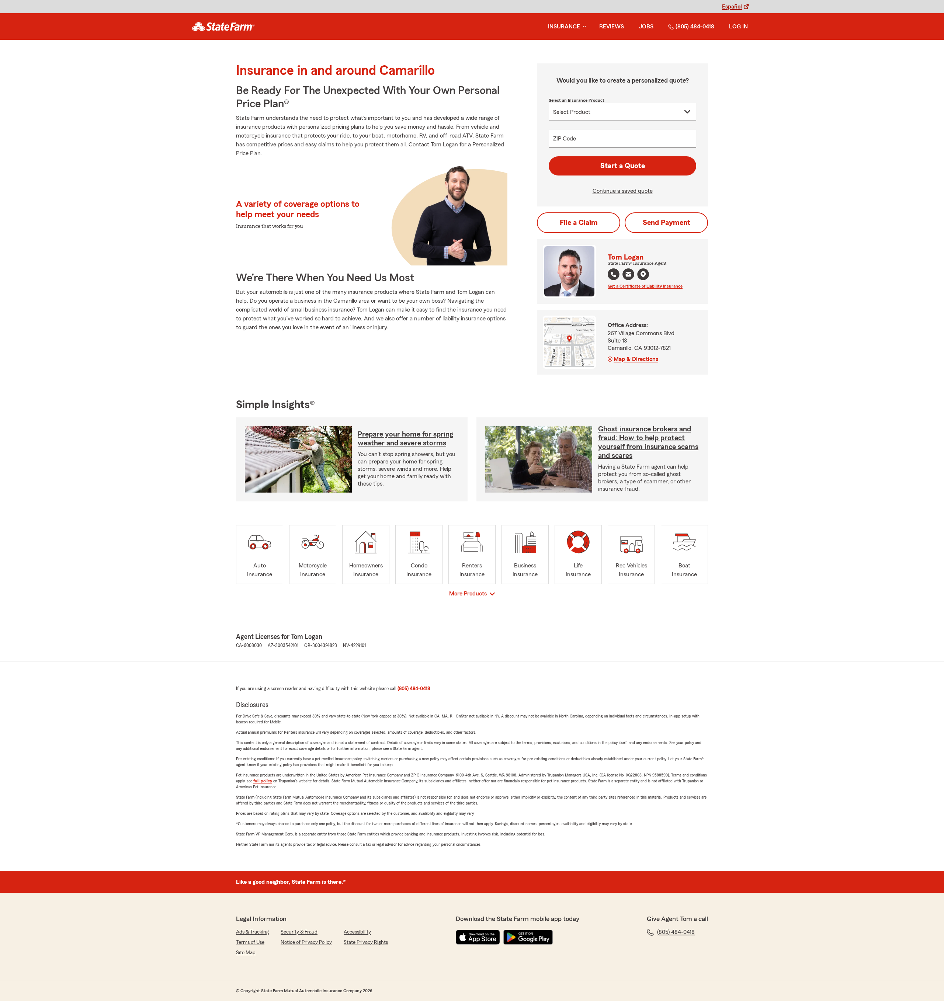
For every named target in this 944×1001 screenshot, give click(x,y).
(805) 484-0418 (695, 26)
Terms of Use (250, 942)
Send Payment (666, 222)
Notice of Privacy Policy (306, 942)
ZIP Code (564, 139)
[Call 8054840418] (614, 274)
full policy (262, 781)
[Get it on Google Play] (528, 937)
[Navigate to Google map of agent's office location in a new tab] (643, 274)
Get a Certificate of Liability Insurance (645, 286)
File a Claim (579, 222)
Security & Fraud (299, 932)
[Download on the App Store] (478, 937)
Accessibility (357, 932)
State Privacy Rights (366, 942)
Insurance (564, 26)
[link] (223, 26)
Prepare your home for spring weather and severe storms (405, 439)
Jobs (646, 26)
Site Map (246, 952)
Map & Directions (636, 359)
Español (732, 7)
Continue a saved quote (623, 191)
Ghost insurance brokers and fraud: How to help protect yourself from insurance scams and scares (648, 442)
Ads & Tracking (252, 932)
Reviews (611, 26)
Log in (738, 26)
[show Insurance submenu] (583, 27)
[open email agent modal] (628, 275)
